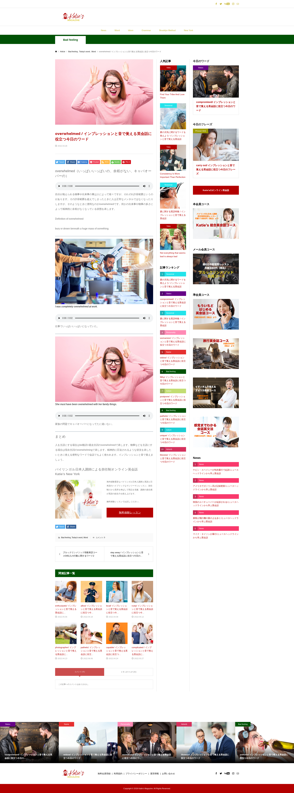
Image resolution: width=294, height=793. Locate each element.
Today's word (77, 537)
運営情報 (154, 773)
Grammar (146, 30)
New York (188, 30)
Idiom (130, 30)
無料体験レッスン (130, 512)
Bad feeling (70, 39)
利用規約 (118, 773)
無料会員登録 (104, 773)
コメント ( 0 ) (80, 672)
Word (117, 30)
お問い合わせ (168, 773)
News (103, 30)
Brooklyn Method (167, 30)
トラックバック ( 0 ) (128, 672)
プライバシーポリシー (136, 773)
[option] (29, 742)
